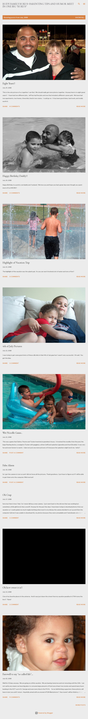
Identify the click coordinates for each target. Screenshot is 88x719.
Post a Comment (16, 453)
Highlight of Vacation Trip (16, 262)
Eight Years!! (9, 83)
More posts (80, 705)
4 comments (14, 106)
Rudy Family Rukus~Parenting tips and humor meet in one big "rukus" (38, 5)
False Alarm (8, 465)
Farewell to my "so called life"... (18, 674)
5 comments (14, 276)
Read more (81, 106)
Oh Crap (7, 494)
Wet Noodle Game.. (12, 432)
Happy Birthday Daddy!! (15, 176)
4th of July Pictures (12, 346)
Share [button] (5, 106)
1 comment (14, 363)
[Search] (79, 4)
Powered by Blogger (45, 713)
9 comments (14, 697)
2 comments (14, 193)
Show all (79, 17)
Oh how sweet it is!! (12, 587)
